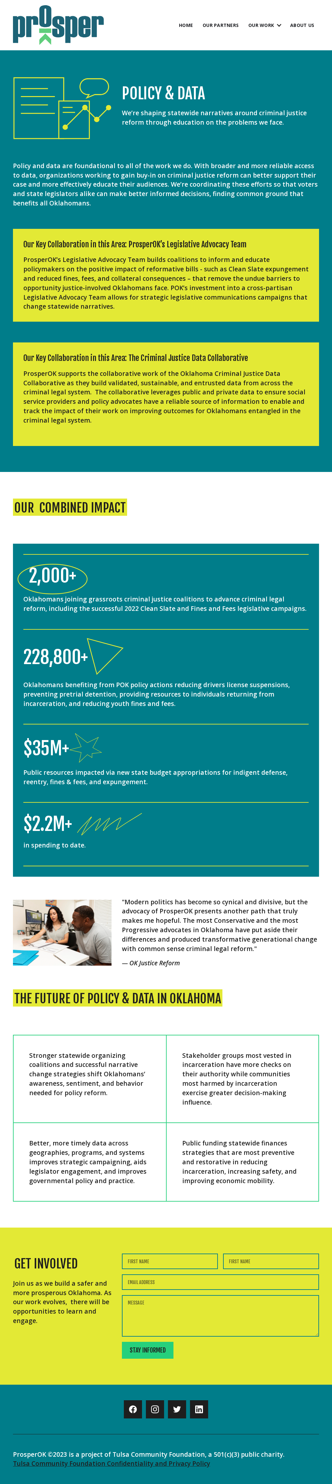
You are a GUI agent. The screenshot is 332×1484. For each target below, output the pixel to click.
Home (186, 25)
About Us (302, 25)
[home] (58, 25)
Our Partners (221, 25)
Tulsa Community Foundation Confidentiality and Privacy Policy (111, 1463)
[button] (262, 25)
